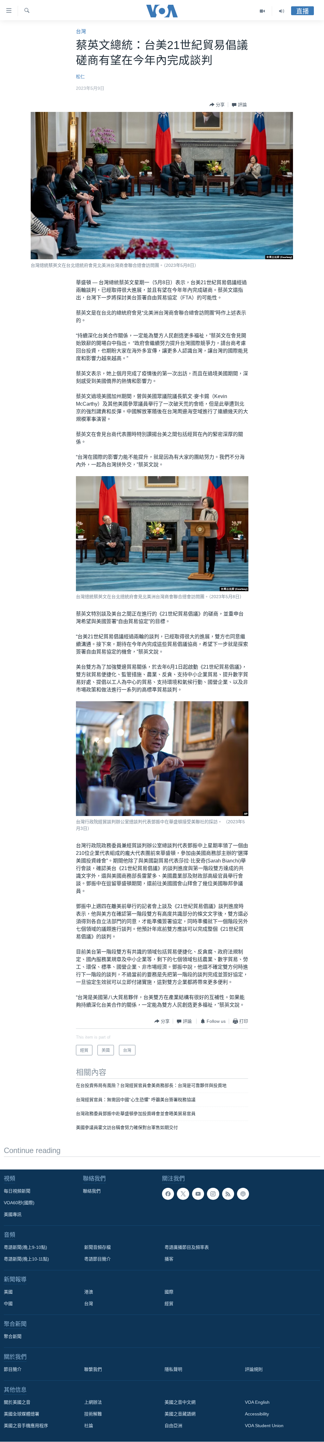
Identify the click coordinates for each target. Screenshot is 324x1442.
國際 (169, 1291)
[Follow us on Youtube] (198, 1194)
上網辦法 (93, 1402)
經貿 (169, 1303)
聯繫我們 (93, 1369)
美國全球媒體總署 (21, 1413)
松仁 (80, 76)
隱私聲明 (173, 1369)
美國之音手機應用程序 (26, 1425)
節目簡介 (13, 1369)
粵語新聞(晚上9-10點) (25, 1247)
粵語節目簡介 (97, 1258)
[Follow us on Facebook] (168, 1194)
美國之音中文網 (180, 1402)
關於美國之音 (17, 1402)
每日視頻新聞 (17, 1190)
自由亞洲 (173, 1425)
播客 (169, 1258)
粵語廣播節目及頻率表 (187, 1247)
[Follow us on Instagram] (213, 1194)
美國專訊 (13, 1214)
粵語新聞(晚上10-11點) (26, 1258)
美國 (8, 1291)
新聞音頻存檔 (97, 1247)
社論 (88, 1425)
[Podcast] (243, 1194)
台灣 (81, 31)
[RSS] (228, 1194)
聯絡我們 (92, 1190)
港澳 (88, 1291)
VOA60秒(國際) (19, 1202)
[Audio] (281, 11)
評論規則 (254, 1369)
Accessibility (257, 1413)
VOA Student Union (264, 1425)
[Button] (217, 104)
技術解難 (93, 1413)
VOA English (257, 1402)
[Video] (262, 11)
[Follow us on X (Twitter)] (183, 1194)
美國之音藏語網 (180, 1413)
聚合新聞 (13, 1336)
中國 (8, 1303)
